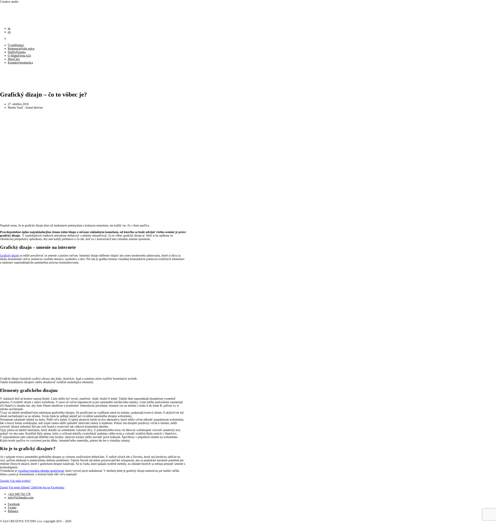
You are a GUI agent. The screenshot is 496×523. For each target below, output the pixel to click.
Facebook (14, 504)
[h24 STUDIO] (9, 21)
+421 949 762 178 (19, 494)
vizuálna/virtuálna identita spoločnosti (41, 470)
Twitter (12, 507)
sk (9, 28)
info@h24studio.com (21, 497)
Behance (13, 511)
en (9, 32)
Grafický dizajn (9, 255)
